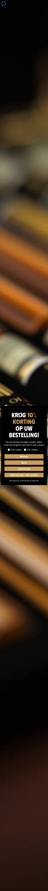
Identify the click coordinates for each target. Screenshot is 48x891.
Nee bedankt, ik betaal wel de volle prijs (24, 480)
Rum (24, 462)
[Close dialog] (3, 3)
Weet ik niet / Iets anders (24, 475)
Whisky (24, 456)
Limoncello (24, 468)
